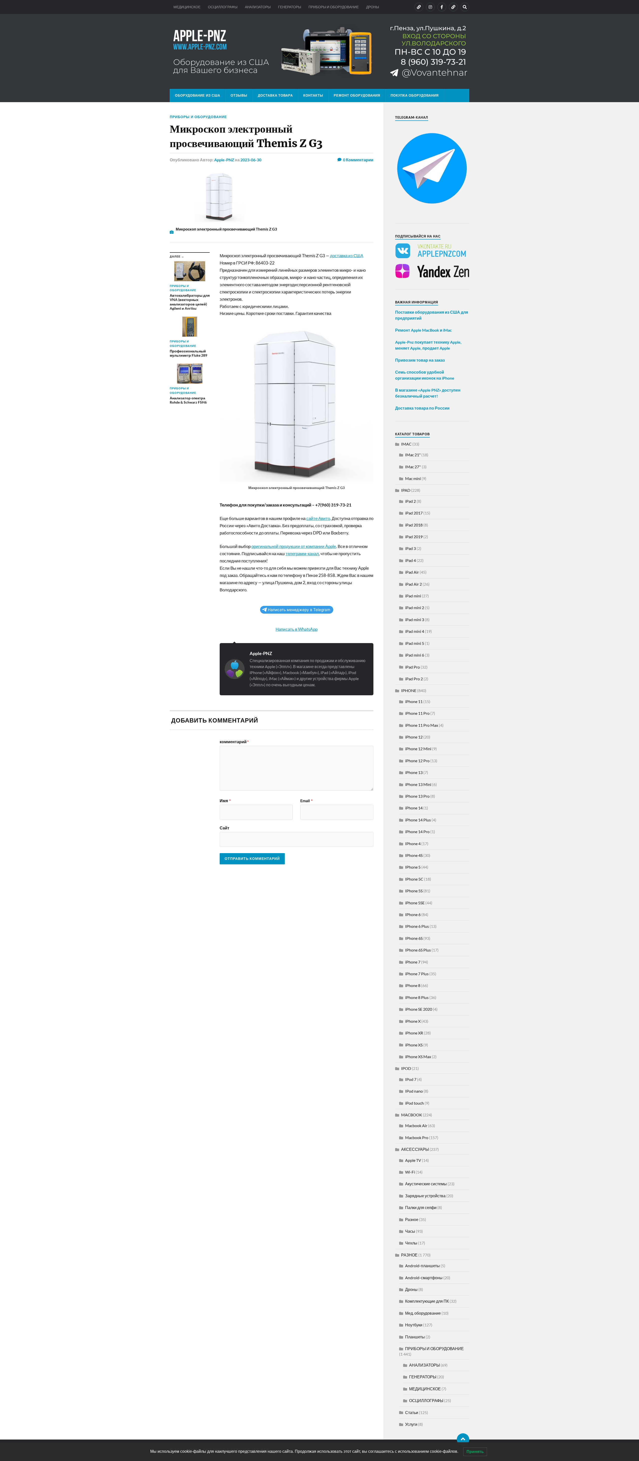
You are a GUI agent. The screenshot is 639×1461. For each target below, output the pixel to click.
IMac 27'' (413, 466)
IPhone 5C (414, 879)
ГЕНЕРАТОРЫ (289, 7)
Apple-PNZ (224, 159)
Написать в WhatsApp (297, 629)
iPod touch (414, 1103)
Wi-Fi (410, 1172)
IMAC (406, 444)
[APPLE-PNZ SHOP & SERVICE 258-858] (319, 51)
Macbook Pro (416, 1137)
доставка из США (346, 255)
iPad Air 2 (413, 584)
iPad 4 (410, 560)
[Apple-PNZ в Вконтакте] (418, 6)
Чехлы (411, 1242)
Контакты (313, 95)
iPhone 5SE (415, 902)
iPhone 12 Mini (418, 748)
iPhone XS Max (418, 1056)
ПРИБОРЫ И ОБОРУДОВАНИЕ (334, 7)
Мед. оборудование (423, 1313)
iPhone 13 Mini (418, 784)
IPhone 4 (413, 843)
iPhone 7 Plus (417, 973)
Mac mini (413, 478)
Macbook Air (416, 1125)
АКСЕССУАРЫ (415, 1149)
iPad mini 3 (414, 619)
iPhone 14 (414, 807)
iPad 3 (410, 548)
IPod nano (414, 1091)
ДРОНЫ (372, 7)
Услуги (411, 1424)
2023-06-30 (250, 159)
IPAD (405, 490)
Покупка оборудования (415, 95)
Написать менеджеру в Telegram (299, 609)
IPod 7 (410, 1079)
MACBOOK (411, 1114)
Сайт (224, 827)
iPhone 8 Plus (417, 997)
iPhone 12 (414, 736)
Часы (410, 1231)
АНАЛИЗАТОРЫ (258, 7)
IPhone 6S (414, 938)
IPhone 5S (414, 890)
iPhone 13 (414, 772)
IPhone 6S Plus (418, 950)
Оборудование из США (197, 95)
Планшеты (415, 1336)
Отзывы (239, 95)
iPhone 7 (412, 962)
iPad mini (413, 595)
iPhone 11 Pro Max (421, 725)
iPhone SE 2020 (418, 1009)
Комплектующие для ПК (427, 1301)
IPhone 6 (413, 914)
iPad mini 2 (414, 607)
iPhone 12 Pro (417, 760)
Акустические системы (426, 1183)
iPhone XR (414, 1032)
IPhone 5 (413, 867)
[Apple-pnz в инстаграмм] (430, 6)
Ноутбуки (413, 1324)
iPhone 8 (412, 985)
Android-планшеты (422, 1265)
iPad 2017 (414, 512)
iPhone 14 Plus (418, 819)
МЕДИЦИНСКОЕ (186, 7)
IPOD (406, 1068)
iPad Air (412, 572)
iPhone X (413, 1021)
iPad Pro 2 (414, 678)
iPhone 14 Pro (417, 831)
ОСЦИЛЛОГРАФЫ (222, 7)
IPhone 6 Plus (417, 926)
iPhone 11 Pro (417, 713)
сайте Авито (318, 518)
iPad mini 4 (414, 631)
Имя (225, 801)
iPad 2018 (414, 524)
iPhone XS (414, 1044)
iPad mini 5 (414, 643)
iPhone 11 (414, 701)
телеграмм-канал (302, 553)
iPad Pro (412, 667)
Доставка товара (275, 95)
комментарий (234, 742)
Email (306, 801)
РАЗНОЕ (409, 1254)
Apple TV (413, 1160)
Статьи (411, 1412)
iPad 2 (410, 501)
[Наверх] (463, 1439)
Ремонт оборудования (357, 95)
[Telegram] (453, 6)
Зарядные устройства (425, 1195)
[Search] (464, 6)
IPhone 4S (414, 855)
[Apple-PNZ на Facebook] (441, 6)
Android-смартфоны (424, 1277)
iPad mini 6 (414, 655)
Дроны (411, 1289)
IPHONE (408, 690)
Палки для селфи (421, 1207)
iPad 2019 (414, 536)
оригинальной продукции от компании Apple (293, 546)
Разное (411, 1219)
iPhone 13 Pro (417, 796)
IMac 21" (413, 454)
